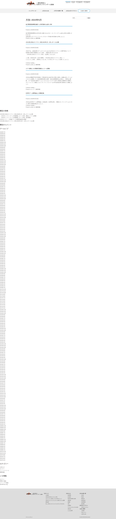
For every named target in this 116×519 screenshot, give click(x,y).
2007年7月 (2, 456)
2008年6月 (2, 444)
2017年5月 (2, 301)
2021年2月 (2, 231)
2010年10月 (3, 408)
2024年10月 (3, 164)
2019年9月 (2, 255)
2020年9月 (2, 238)
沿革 (68, 503)
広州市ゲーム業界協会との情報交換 (35, 93)
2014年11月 (3, 345)
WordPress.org (4, 484)
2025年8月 (2, 149)
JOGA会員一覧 (58, 10)
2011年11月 (3, 395)
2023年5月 (2, 188)
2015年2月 (2, 342)
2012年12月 (3, 374)
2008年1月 (2, 449)
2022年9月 (2, 200)
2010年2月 (2, 422)
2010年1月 (2, 424)
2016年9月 (2, 314)
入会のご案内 (84, 10)
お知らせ (33, 38)
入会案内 (47, 495)
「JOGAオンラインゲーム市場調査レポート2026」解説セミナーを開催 (18, 116)
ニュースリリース (4, 470)
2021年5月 (2, 226)
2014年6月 (2, 354)
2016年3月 (2, 325)
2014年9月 (2, 349)
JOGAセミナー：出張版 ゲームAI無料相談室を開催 (13, 119)
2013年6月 (2, 366)
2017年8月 (2, 296)
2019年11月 (3, 253)
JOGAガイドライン (71, 10)
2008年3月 (2, 448)
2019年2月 (2, 267)
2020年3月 (2, 246)
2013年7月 (2, 364)
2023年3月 (2, 192)
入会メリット (83, 512)
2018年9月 (2, 274)
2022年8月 (2, 202)
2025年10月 (3, 145)
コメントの (4, 482)
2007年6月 (2, 458)
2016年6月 (2, 320)
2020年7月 (2, 241)
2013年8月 (2, 362)
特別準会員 (83, 500)
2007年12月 (3, 451)
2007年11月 (3, 453)
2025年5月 (2, 154)
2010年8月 (2, 412)
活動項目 (69, 500)
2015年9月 (2, 332)
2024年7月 (2, 169)
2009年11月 (3, 427)
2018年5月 (2, 280)
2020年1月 (2, 250)
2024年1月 (2, 178)
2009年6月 (2, 434)
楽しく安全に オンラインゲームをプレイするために (55, 503)
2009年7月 (2, 432)
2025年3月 (2, 157)
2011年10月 (3, 396)
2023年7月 (2, 186)
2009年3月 (2, 436)
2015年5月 (2, 338)
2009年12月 (3, 426)
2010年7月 (2, 414)
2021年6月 (2, 224)
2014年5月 (2, 355)
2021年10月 (3, 217)
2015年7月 (2, 335)
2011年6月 (2, 402)
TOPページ (46, 493)
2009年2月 (2, 437)
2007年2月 (2, 460)
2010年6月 (2, 415)
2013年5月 (2, 367)
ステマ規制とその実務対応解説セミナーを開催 (38, 68)
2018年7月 (2, 277)
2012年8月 (2, 381)
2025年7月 (2, 151)
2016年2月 (2, 326)
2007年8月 (2, 455)
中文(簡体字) (87, 2)
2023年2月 (2, 193)
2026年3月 (2, 137)
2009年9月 (2, 431)
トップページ (32, 10)
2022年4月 (2, 209)
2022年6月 (2, 205)
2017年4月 (2, 303)
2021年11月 (3, 215)
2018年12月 (3, 268)
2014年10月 (3, 347)
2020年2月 (2, 248)
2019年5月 (2, 262)
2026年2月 (2, 139)
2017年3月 (2, 304)
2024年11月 (3, 163)
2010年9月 (2, 410)
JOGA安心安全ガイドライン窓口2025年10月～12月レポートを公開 (17, 121)
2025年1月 (2, 159)
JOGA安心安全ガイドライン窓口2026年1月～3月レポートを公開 (16, 114)
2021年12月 (3, 214)
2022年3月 (2, 210)
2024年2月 (2, 176)
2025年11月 (3, 144)
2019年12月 (3, 251)
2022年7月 (2, 204)
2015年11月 (3, 328)
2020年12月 (3, 233)
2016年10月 (3, 313)
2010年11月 (3, 407)
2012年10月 (3, 378)
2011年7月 (2, 400)
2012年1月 (2, 391)
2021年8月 (2, 221)
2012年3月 (2, 390)
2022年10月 (3, 198)
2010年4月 (2, 419)
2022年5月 (2, 207)
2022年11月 (3, 197)
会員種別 (69, 505)
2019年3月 (2, 265)
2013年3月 (2, 371)
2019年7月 (2, 258)
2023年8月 (2, 185)
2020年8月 (2, 239)
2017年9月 (2, 294)
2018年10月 (3, 272)
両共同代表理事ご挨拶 (72, 498)
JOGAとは (45, 10)
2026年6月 (2, 133)
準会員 (82, 496)
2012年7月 (2, 383)
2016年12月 (3, 309)
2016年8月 (2, 316)
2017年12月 (3, 289)
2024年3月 (2, 174)
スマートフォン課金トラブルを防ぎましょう (54, 498)
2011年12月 (3, 393)
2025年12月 (3, 142)
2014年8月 (2, 350)
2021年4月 (2, 227)
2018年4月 (2, 282)
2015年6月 (2, 337)
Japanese (68, 2)
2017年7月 (2, 297)
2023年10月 (3, 181)
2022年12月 (3, 195)
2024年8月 (2, 168)
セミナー (33, 89)
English (73, 2)
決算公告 (69, 508)
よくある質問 (70, 510)
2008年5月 (2, 446)
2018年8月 (2, 275)
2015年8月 (2, 333)
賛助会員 (83, 498)
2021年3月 (2, 229)
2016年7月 (2, 318)
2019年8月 (2, 256)
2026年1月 (2, 140)
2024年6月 (2, 171)
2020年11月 (3, 234)
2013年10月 (3, 359)
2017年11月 (3, 291)
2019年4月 (2, 263)
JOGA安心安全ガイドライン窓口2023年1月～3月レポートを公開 (42, 42)
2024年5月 (2, 173)
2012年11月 (3, 376)
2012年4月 (2, 388)
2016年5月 (2, 321)
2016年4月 (2, 323)
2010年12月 (3, 405)
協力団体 (83, 503)
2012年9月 (2, 379)
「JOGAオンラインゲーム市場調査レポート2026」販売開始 (15, 117)
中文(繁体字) (79, 2)
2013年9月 (2, 361)
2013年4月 (2, 369)
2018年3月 (2, 284)
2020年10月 (3, 236)
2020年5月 (2, 245)
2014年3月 (2, 357)
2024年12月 (3, 161)
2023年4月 (2, 190)
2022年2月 (2, 212)
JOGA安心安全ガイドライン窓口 (51, 496)
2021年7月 (2, 222)
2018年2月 (2, 285)
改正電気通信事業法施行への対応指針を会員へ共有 (39, 24)
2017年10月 (3, 292)
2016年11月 (3, 311)
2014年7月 (2, 352)
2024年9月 (2, 166)
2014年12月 (3, 344)
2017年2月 (2, 306)
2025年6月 (2, 152)
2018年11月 (3, 270)
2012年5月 (2, 386)
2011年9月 (2, 398)
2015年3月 (2, 340)
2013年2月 (2, 373)
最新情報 (38, 38)
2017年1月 (2, 308)
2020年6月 (2, 243)
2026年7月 (2, 132)
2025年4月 (2, 156)
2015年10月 (3, 330)
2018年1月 (2, 287)
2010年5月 (2, 417)
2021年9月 (2, 219)
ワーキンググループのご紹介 (73, 507)
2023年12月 (3, 180)
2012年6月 (2, 385)
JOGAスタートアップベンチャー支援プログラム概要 (55, 500)
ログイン (2, 479)
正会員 (82, 495)
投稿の (3, 481)
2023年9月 (2, 183)
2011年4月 (2, 403)
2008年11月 (3, 439)
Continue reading (31, 63)
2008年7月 (2, 443)
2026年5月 (2, 135)
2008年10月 (3, 441)
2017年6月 (2, 299)
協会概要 (69, 495)
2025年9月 (2, 147)
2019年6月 (2, 260)
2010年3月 (2, 420)
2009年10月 (3, 429)
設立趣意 (69, 496)
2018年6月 (2, 279)
